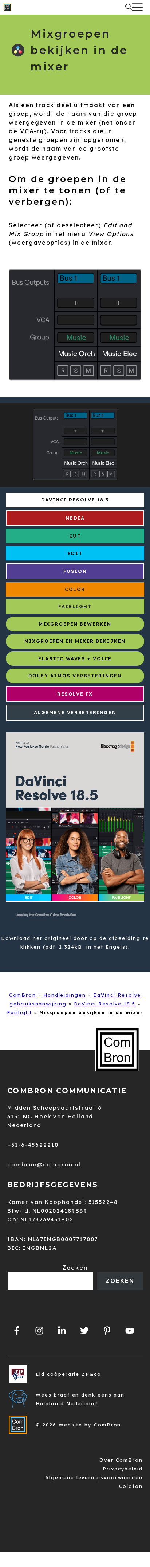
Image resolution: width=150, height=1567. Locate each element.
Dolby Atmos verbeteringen (75, 675)
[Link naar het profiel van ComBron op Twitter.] (84, 1330)
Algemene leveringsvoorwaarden (94, 1477)
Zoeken (75, 1267)
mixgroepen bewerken (75, 624)
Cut (75, 536)
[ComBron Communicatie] (7, 7)
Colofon (131, 1486)
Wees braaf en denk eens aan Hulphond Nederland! (80, 1399)
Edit (75, 553)
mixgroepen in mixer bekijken (75, 641)
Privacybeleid (123, 1469)
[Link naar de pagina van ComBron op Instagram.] (61, 1330)
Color (75, 589)
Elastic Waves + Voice (75, 658)
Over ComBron (121, 1460)
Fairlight (74, 606)
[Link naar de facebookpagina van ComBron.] (16, 1330)
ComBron (22, 995)
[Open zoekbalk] (128, 7)
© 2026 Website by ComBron (78, 1425)
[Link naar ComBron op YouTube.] (129, 1330)
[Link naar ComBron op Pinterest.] (107, 1330)
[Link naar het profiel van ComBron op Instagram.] (39, 1330)
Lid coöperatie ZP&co (68, 1374)
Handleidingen (64, 995)
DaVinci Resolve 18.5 (75, 500)
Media (75, 518)
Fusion (75, 571)
